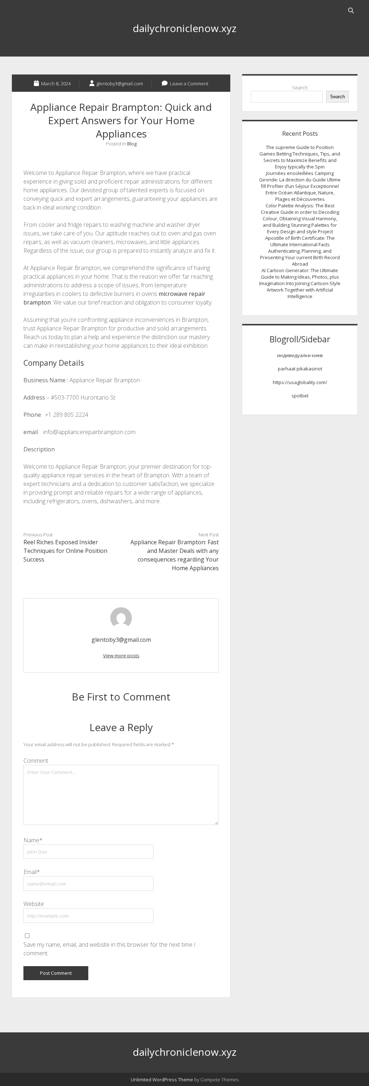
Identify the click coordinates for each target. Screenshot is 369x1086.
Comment (35, 761)
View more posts (121, 655)
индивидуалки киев (300, 355)
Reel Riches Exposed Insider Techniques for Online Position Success (65, 550)
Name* (33, 840)
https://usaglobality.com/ (300, 382)
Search (300, 87)
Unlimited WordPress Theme (162, 1079)
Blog (132, 143)
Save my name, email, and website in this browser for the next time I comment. (109, 949)
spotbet (300, 395)
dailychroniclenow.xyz (184, 28)
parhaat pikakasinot (300, 368)
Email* (31, 872)
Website (33, 904)
